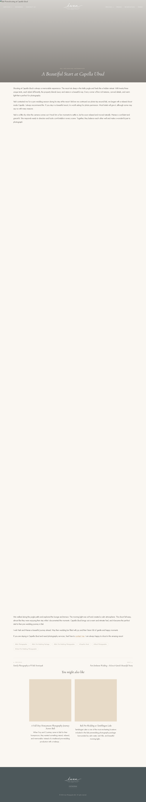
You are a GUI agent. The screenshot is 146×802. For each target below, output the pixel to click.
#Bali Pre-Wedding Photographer (64, 644)
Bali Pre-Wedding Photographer (72, 68)
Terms (140, 7)
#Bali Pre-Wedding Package (40, 644)
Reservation (130, 7)
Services (7, 7)
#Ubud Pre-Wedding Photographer (26, 649)
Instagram (73, 786)
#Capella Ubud (84, 644)
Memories (19, 7)
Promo (119, 7)
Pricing (109, 7)
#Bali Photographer (21, 644)
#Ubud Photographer (100, 644)
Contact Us (31, 7)
